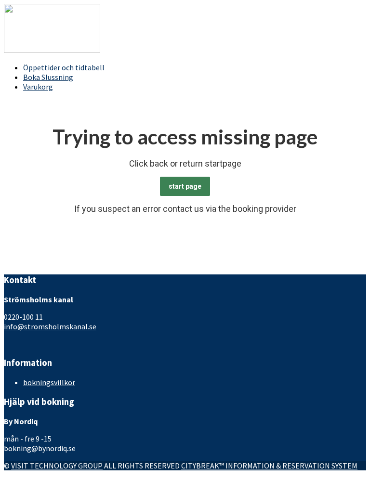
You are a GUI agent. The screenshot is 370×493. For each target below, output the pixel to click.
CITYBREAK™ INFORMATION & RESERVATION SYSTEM (269, 465)
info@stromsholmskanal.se (50, 326)
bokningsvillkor (49, 382)
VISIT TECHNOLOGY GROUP (57, 465)
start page (185, 186)
